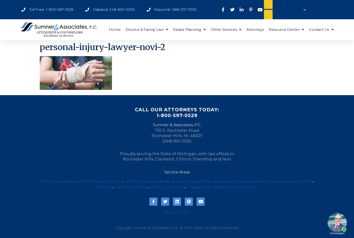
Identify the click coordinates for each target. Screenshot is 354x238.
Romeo (104, 187)
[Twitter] (165, 202)
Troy (191, 187)
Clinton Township (194, 159)
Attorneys (255, 29)
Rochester (268, 181)
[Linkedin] (177, 202)
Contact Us (319, 29)
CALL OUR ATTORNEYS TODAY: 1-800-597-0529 (177, 112)
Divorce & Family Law (144, 29)
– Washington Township (233, 187)
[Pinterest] (189, 202)
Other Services (224, 29)
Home (114, 29)
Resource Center (284, 29)
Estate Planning (187, 29)
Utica (205, 187)
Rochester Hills (138, 159)
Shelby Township (166, 187)
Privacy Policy (177, 212)
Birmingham (53, 181)
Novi (226, 159)
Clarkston (165, 159)
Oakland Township (236, 181)
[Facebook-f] (153, 202)
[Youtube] (201, 202)
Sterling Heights (130, 187)
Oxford (207, 181)
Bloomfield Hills (83, 181)
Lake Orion (186, 181)
